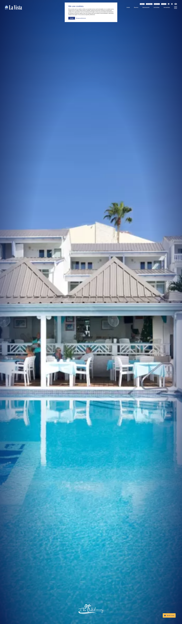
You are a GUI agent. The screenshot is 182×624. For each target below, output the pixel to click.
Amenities (167, 7)
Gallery (142, 4)
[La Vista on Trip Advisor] (175, 4)
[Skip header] (91, 620)
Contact (164, 4)
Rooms (136, 7)
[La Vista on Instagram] (172, 4)
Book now (157, 4)
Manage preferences (81, 18)
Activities (156, 7)
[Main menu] (175, 7)
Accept (71, 18)
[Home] (13, 7)
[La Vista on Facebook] (169, 4)
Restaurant (146, 7)
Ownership (149, 4)
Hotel (128, 7)
